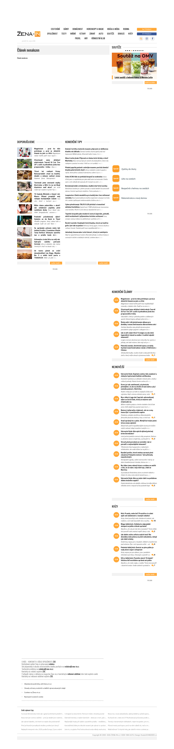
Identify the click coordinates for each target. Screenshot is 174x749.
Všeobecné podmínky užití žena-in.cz (37, 684)
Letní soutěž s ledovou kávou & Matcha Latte (134, 77)
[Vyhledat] (141, 38)
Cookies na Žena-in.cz (32, 692)
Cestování (55, 28)
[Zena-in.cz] (30, 33)
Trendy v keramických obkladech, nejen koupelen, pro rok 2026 (129, 721)
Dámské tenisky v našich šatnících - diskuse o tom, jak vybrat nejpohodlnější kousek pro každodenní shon (86, 717)
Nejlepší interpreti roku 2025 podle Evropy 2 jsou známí (41, 729)
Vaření (73, 33)
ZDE (54, 661)
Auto (101, 33)
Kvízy (130, 33)
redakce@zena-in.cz (71, 666)
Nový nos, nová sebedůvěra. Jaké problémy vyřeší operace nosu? (129, 714)
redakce (51, 664)
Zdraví (92, 33)
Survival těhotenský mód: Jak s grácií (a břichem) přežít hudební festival (42, 714)
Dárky (66, 28)
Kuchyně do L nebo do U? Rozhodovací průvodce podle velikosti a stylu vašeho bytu (129, 717)
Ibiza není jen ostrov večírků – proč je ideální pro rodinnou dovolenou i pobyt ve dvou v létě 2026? (42, 717)
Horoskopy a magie (95, 28)
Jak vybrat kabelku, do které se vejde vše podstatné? (40, 721)
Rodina (126, 28)
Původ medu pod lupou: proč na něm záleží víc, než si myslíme (129, 725)
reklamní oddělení (73, 674)
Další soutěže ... (150, 82)
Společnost (52, 33)
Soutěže (110, 33)
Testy (63, 33)
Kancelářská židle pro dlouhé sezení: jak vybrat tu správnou (86, 725)
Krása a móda (113, 28)
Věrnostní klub (98, 38)
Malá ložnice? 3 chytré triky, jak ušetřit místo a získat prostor (129, 729)
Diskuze (121, 33)
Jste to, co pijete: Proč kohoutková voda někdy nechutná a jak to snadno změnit (86, 729)
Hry (86, 38)
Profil (78, 38)
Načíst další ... (56, 263)
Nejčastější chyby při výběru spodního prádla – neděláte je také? (86, 721)
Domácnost (78, 28)
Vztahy (82, 33)
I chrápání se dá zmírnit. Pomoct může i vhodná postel (84, 714)
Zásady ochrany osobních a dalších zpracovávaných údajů (44, 688)
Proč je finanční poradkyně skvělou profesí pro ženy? (40, 725)
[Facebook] (152, 38)
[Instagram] (146, 38)
